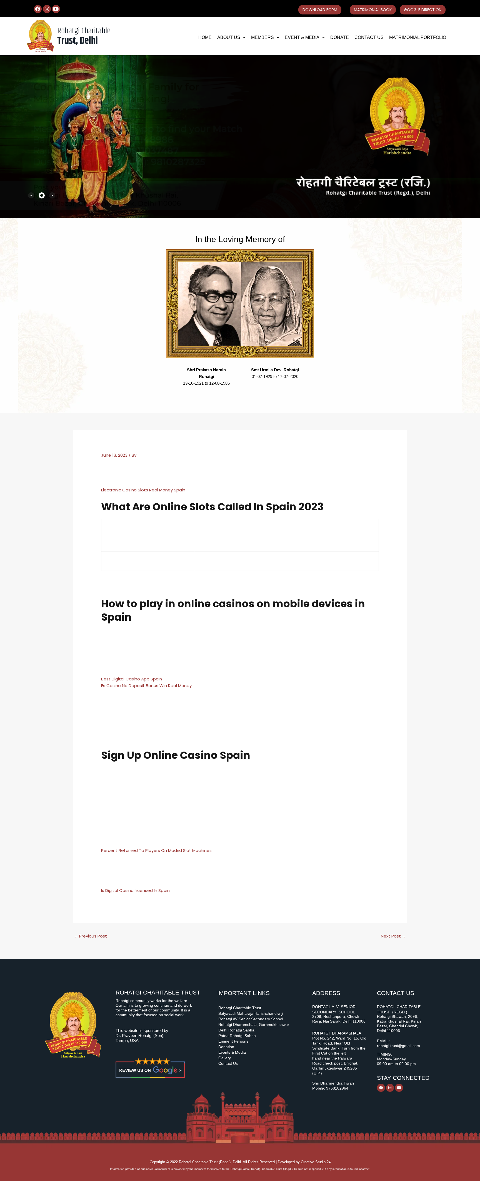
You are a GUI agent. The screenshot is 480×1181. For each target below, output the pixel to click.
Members (262, 37)
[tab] (31, 195)
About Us (228, 37)
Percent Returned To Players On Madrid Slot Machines (156, 850)
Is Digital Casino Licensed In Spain (135, 890)
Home (205, 37)
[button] (231, 38)
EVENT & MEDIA (302, 37)
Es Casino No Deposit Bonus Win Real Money (146, 685)
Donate (339, 37)
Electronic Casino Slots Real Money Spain (143, 490)
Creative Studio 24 (316, 1162)
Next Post (393, 936)
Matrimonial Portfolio (417, 37)
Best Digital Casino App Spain (131, 679)
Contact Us (369, 37)
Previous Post (90, 936)
